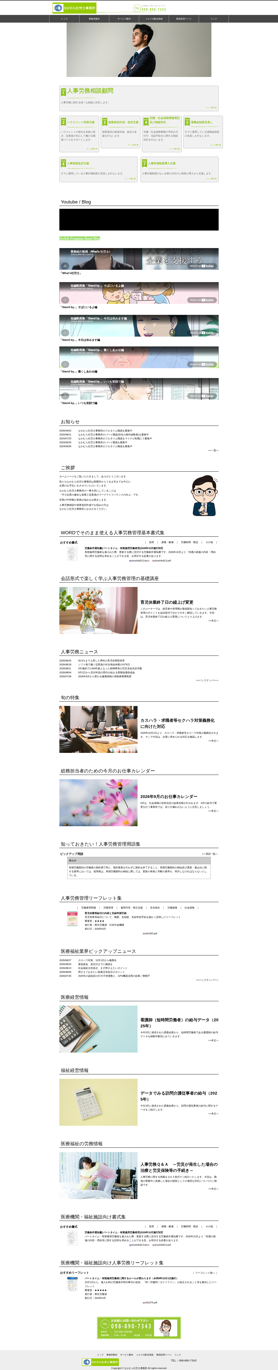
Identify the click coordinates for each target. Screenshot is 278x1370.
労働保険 (172, 907)
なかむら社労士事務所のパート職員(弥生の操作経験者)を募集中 (113, 434)
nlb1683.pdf (151, 933)
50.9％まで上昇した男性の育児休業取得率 (101, 660)
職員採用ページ (164, 1354)
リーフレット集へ (205, 1272)
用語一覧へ (212, 854)
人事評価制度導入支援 (162, 163)
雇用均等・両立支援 (132, 907)
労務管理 (108, 907)
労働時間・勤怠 (189, 542)
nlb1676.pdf (151, 1302)
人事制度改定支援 (78, 163)
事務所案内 (111, 1354)
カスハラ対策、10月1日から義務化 (97, 960)
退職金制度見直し (202, 122)
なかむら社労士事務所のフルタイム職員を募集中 (105, 430)
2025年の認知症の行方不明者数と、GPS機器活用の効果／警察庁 (114, 976)
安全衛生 (155, 907)
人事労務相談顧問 (90, 90)
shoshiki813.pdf (162, 560)
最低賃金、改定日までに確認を (95, 964)
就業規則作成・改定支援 (123, 122)
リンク (177, 1354)
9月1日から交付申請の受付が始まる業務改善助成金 (106, 672)
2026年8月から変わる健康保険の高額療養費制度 (104, 676)
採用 (151, 542)
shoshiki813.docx (140, 560)
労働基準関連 (88, 907)
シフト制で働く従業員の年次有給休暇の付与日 (104, 664)
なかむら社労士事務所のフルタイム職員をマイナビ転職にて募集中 (115, 438)
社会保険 (189, 907)
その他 (209, 542)
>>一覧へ (213, 450)
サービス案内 (126, 1354)
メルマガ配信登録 (144, 1354)
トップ (100, 1354)
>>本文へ (213, 620)
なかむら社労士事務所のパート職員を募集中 (102, 442)
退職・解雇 (167, 542)
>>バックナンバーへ (207, 680)
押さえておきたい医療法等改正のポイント (101, 972)
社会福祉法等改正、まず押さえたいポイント (102, 968)
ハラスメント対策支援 (81, 122)
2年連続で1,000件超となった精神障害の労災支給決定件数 (110, 668)
